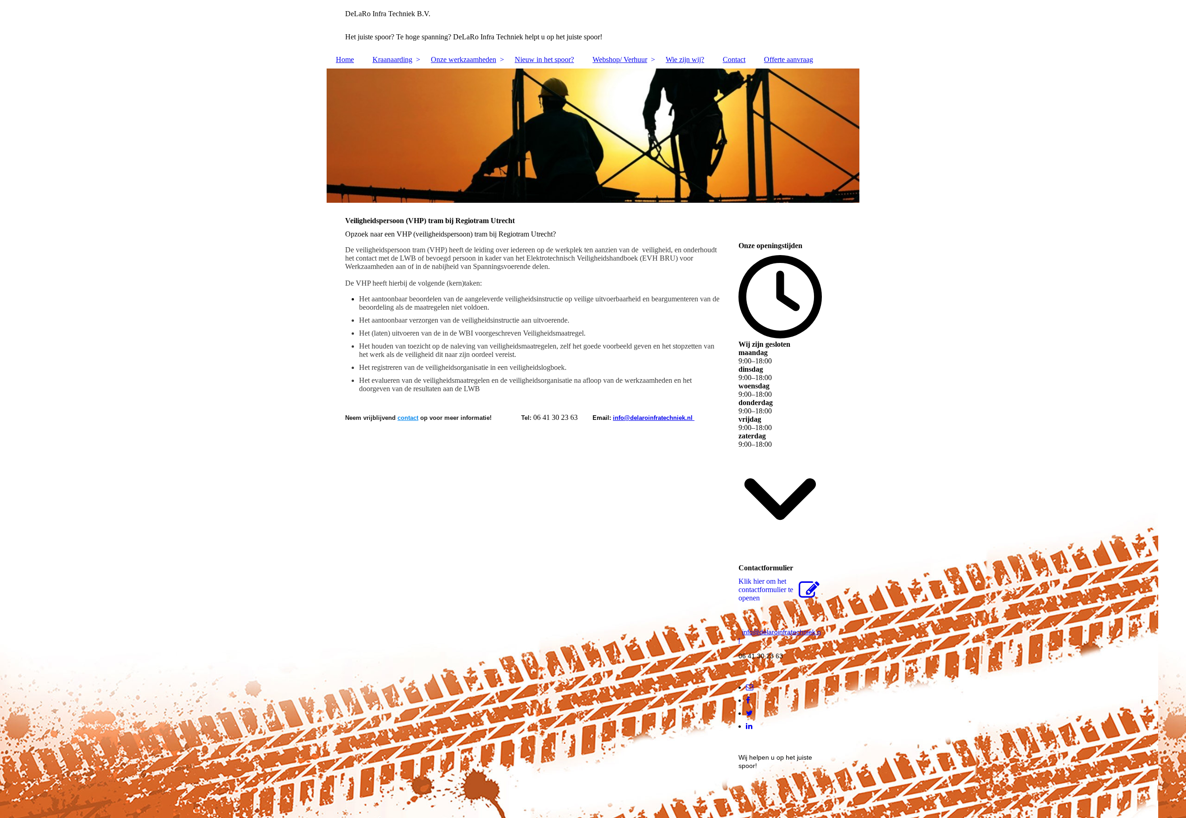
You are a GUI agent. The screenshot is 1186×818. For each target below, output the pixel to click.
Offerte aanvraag (788, 59)
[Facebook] (748, 700)
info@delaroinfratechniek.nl (653, 417)
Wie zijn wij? (685, 59)
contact (407, 417)
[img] (593, 136)
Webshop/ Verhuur (620, 59)
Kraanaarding (392, 59)
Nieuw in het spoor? (544, 59)
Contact (734, 59)
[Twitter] (749, 713)
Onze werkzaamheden (463, 59)
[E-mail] (749, 687)
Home (345, 59)
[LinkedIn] (749, 726)
